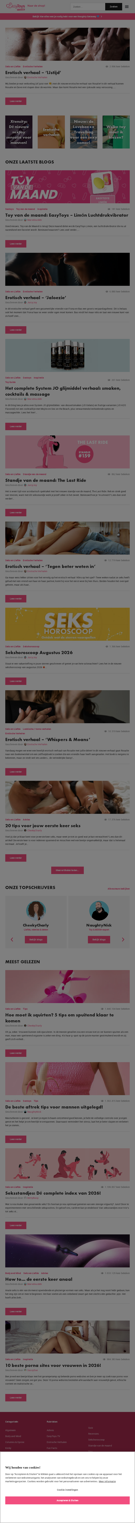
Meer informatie (107, 1481)
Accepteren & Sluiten (67, 1500)
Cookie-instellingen (67, 1489)
